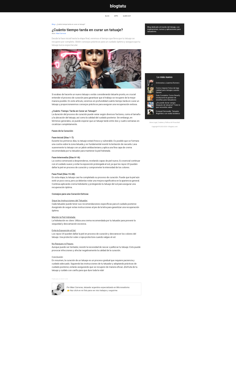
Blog (53, 24)
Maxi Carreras (61, 33)
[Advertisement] (96, 325)
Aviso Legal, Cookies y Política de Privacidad (164, 122)
